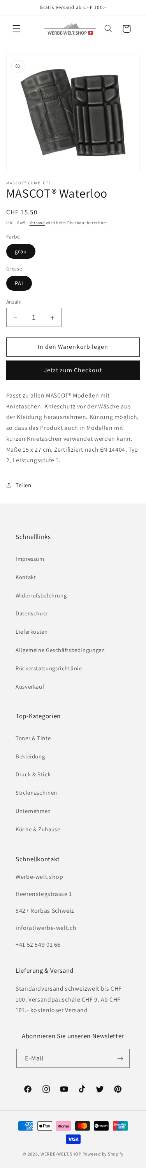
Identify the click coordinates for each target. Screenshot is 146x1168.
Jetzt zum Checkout (73, 370)
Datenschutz (32, 613)
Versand (37, 222)
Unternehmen (33, 811)
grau (21, 251)
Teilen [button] (24, 485)
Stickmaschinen (36, 792)
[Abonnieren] (120, 1058)
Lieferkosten (32, 631)
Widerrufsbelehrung (41, 595)
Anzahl (14, 301)
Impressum (30, 558)
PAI (19, 283)
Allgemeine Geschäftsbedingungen (60, 650)
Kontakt (26, 577)
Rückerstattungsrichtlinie (49, 668)
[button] (16, 29)
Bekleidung (30, 756)
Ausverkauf (30, 686)
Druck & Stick (33, 774)
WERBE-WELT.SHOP (60, 1154)
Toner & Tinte (33, 738)
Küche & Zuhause (38, 829)
